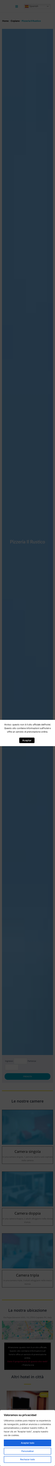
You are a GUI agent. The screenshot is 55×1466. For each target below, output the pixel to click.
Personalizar (27, 1451)
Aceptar (26, 740)
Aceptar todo (27, 1443)
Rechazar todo (27, 1459)
